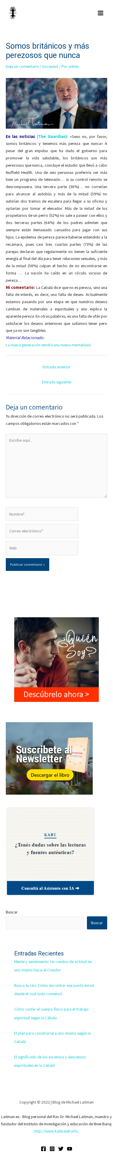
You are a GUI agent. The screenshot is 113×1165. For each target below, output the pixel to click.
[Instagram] (52, 1148)
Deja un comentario (22, 66)
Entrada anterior (56, 366)
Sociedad (50, 66)
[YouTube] (69, 1148)
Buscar (12, 912)
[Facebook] (43, 1148)
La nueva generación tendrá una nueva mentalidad (48, 344)
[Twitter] (60, 1148)
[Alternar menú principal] (100, 13)
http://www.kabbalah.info (56, 1131)
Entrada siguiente (56, 382)
